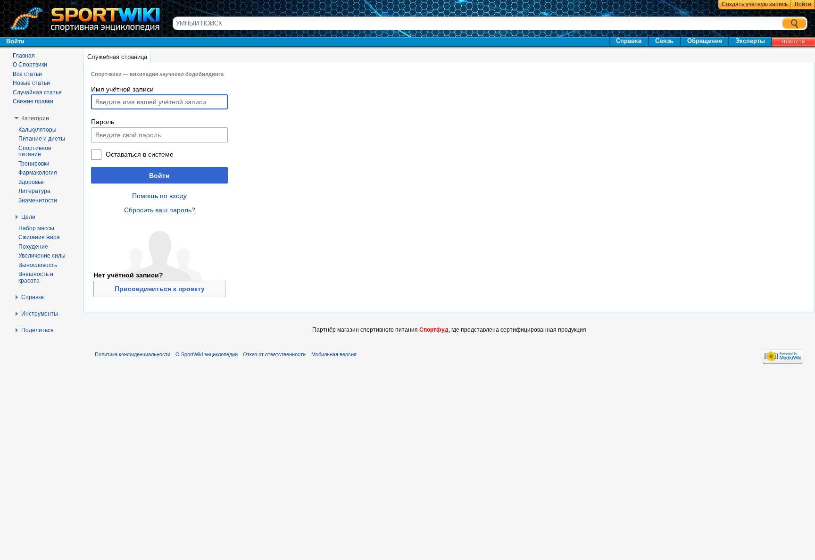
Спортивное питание (34, 151)
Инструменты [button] (39, 313)
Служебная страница (117, 56)
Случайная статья (37, 92)
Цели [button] (28, 217)
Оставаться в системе (140, 154)
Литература (34, 191)
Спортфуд (434, 329)
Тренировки (34, 163)
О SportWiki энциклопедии (206, 354)
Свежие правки (33, 101)
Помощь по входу (159, 196)
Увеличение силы (42, 255)
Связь (664, 40)
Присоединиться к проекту (160, 289)
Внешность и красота (35, 277)
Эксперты (750, 40)
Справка (628, 40)
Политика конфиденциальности (132, 354)
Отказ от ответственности (274, 354)
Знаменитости (37, 200)
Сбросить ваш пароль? (159, 210)
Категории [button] (35, 118)
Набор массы (36, 228)
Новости (793, 41)
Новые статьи (31, 83)
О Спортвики (30, 64)
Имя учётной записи (122, 89)
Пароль (102, 121)
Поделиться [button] (37, 330)
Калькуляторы (37, 129)
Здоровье (31, 182)
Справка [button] (32, 297)
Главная (24, 55)
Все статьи (27, 74)
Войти (159, 175)
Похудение (33, 246)
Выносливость (37, 265)
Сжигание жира (39, 237)
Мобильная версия (334, 354)
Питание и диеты (41, 138)
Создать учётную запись (755, 4)
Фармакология (37, 172)
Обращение (704, 40)
